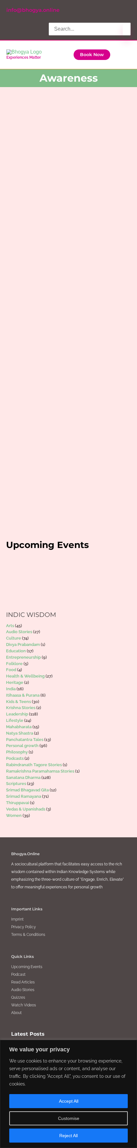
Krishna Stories (20, 707)
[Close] (130, 1045)
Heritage (55, 184)
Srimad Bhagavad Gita (27, 790)
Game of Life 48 (55, 233)
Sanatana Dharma (55, 504)
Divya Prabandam (23, 644)
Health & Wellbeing (41, 318)
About (16, 1013)
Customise (68, 1118)
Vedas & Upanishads (25, 809)
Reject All (68, 1135)
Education (16, 650)
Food (11, 669)
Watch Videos (23, 1005)
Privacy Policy (23, 927)
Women (99, 318)
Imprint (17, 919)
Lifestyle (67, 434)
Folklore (14, 663)
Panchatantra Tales (24, 739)
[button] (92, 54)
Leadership (80, 318)
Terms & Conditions (28, 934)
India (64, 318)
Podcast (18, 974)
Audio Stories (19, 631)
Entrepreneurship (23, 657)
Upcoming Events (26, 967)
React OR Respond (61, 419)
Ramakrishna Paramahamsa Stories (40, 771)
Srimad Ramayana (70, 247)
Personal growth (38, 247)
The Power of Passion (66, 361)
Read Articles (23, 982)
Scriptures (68, 189)
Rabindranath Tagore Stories (34, 764)
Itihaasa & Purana (23, 695)
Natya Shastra (77, 184)
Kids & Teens (18, 701)
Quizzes (18, 997)
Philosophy (47, 189)
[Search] (126, 30)
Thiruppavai (17, 802)
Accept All (68, 1101)
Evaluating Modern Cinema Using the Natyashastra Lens (61, 157)
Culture (39, 184)
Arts (27, 184)
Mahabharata (19, 726)
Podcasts (15, 758)
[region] (68, 1094)
